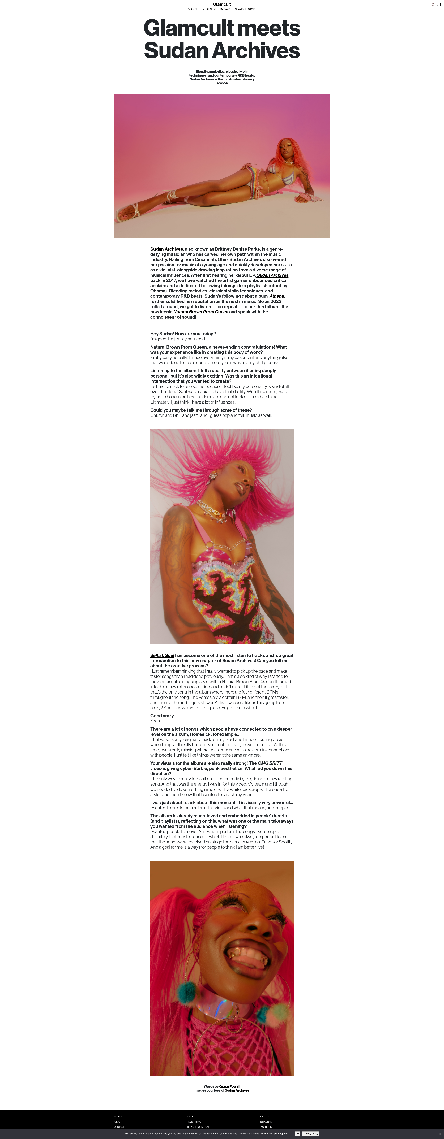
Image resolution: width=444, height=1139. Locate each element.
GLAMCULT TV (196, 9)
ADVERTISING (194, 1121)
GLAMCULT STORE (245, 9)
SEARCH (118, 1116)
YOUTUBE (265, 1116)
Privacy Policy (311, 1133)
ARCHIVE (212, 9)
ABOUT (118, 1121)
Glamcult (222, 4)
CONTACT (119, 1126)
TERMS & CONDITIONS (198, 1126)
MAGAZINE (226, 9)
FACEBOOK (266, 1126)
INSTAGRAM (266, 1121)
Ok (297, 1133)
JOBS (190, 1116)
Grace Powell (229, 1086)
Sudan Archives (166, 249)
